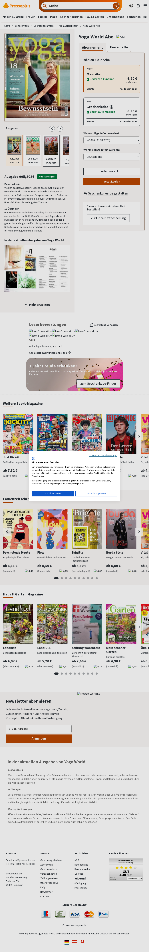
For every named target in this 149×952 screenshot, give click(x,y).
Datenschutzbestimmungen (103, 455)
